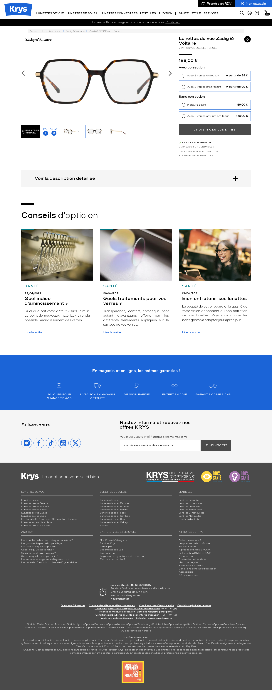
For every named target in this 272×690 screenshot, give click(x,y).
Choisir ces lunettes (215, 129)
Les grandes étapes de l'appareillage (41, 543)
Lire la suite (33, 332)
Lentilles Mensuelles (190, 516)
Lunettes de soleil (110, 500)
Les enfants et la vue (111, 549)
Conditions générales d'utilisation (197, 568)
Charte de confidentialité (192, 559)
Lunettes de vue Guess (34, 513)
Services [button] (211, 13)
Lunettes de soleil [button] (82, 13)
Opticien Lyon (75, 624)
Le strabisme (107, 553)
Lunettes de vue (51, 31)
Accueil (33, 31)
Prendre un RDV (219, 3)
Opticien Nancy (115, 627)
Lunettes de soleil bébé (113, 513)
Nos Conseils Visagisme (113, 540)
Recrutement (186, 556)
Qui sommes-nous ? (190, 540)
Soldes (104, 525)
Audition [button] (165, 13)
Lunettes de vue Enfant (34, 509)
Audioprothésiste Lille (198, 627)
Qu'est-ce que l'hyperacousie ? (38, 553)
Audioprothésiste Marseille (136, 630)
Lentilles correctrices (190, 503)
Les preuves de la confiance (194, 543)
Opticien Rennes (202, 624)
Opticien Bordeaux (94, 624)
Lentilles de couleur (190, 506)
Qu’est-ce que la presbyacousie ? (39, 556)
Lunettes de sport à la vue (35, 525)
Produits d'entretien (190, 519)
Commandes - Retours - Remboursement (112, 605)
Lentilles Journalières (190, 509)
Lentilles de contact (190, 500)
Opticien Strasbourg (138, 624)
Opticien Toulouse (55, 624)
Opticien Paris (35, 624)
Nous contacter (119, 598)
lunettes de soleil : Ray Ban (181, 646)
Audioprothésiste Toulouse (168, 627)
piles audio (91, 640)
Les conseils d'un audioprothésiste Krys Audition (49, 562)
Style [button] (196, 13)
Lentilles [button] (148, 13)
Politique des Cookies (191, 565)
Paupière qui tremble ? (112, 559)
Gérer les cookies (188, 575)
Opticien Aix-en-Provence (51, 627)
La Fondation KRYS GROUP (195, 553)
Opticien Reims (76, 627)
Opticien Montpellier (179, 624)
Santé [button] (184, 13)
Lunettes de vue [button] (50, 13)
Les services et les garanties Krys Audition (45, 559)
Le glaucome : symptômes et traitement (122, 556)
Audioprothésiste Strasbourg (229, 627)
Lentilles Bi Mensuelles (191, 513)
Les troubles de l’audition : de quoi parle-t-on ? (47, 540)
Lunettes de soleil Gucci (113, 519)
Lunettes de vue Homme (35, 506)
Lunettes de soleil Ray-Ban (115, 516)
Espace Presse (187, 546)
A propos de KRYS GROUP (194, 549)
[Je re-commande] (257, 13)
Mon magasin (256, 3)
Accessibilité (186, 572)
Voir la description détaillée (65, 178)
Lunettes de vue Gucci (33, 516)
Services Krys (107, 543)
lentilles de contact (33, 640)
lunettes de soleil (72, 640)
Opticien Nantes (116, 624)
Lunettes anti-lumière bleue (36, 522)
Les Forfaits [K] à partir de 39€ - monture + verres (49, 519)
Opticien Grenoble (223, 624)
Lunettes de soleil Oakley (114, 522)
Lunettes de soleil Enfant (114, 509)
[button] (265, 12)
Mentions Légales (189, 562)
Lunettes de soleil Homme (114, 506)
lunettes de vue (53, 640)
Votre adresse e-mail (153, 436)
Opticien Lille (159, 624)
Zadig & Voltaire (75, 31)
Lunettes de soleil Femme (114, 503)
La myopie (106, 546)
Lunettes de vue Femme (34, 503)
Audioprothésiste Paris (139, 627)
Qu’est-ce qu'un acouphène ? (37, 549)
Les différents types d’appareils (38, 546)
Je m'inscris (215, 445)
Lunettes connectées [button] (118, 13)
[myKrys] (250, 13)
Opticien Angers (95, 627)
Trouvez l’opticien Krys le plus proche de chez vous (126, 649)
